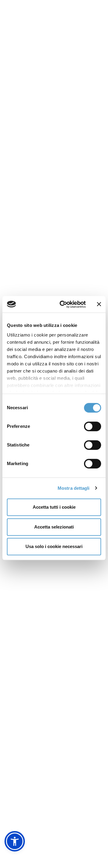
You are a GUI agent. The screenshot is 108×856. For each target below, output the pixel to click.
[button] (14, 841)
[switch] (92, 426)
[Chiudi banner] (99, 304)
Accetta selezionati (54, 526)
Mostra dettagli (74, 488)
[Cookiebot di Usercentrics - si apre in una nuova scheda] (63, 304)
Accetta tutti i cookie (54, 507)
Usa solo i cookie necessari (54, 546)
